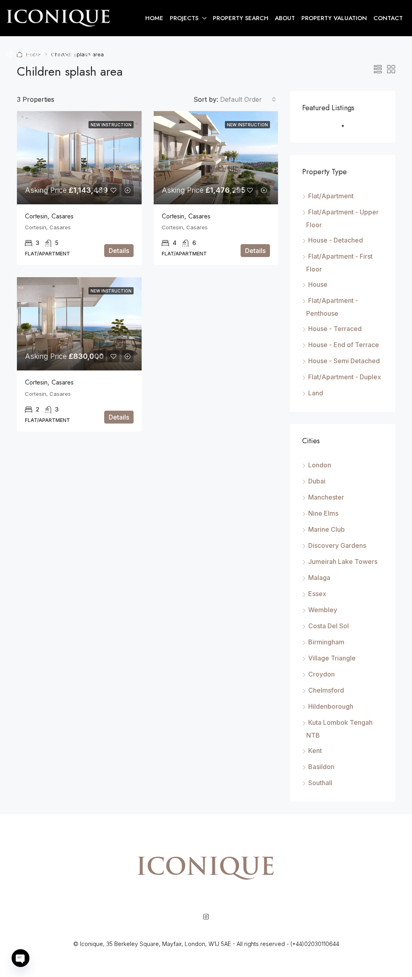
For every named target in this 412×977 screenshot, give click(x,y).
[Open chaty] (20, 958)
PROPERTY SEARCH (240, 18)
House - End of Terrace (343, 345)
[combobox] (248, 99)
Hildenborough (330, 706)
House (318, 284)
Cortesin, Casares (49, 216)
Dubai (316, 481)
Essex (317, 594)
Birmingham (326, 642)
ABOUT (285, 18)
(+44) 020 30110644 (46, 54)
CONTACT (388, 18)
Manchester (326, 497)
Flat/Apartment (331, 196)
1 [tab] (347, 129)
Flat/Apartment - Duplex (344, 377)
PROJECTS (184, 18)
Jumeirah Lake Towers (342, 561)
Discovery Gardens (337, 545)
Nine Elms (323, 513)
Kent (315, 751)
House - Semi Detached (344, 361)
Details (119, 251)
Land (315, 393)
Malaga (319, 578)
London (319, 465)
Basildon (321, 767)
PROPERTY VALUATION (334, 18)
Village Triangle (332, 658)
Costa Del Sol (328, 626)
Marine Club (326, 529)
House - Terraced (335, 329)
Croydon (321, 674)
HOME (154, 18)
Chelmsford (326, 690)
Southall (320, 783)
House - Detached (335, 240)
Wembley (322, 610)
